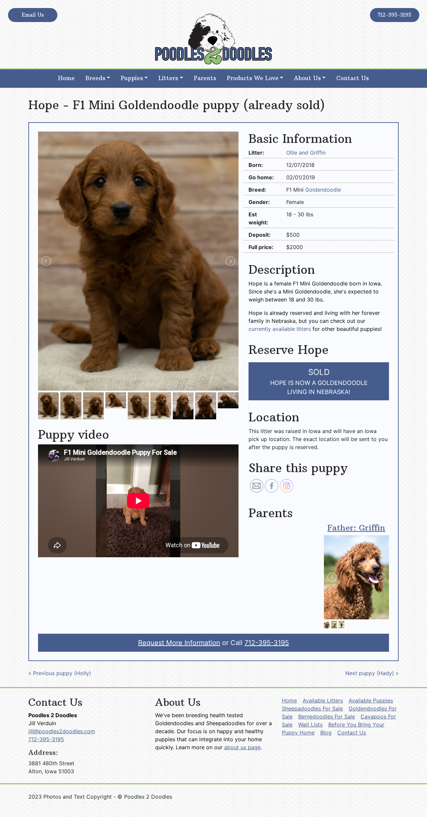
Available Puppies (371, 700)
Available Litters (323, 700)
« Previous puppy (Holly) (59, 673)
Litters (168, 78)
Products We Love (253, 78)
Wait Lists (310, 724)
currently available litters (280, 329)
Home (66, 78)
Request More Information (179, 643)
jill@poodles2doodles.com (61, 731)
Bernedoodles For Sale (326, 716)
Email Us (33, 15)
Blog (326, 732)
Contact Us (352, 78)
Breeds (95, 78)
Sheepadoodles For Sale (312, 708)
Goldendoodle (323, 189)
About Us (307, 78)
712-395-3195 (394, 15)
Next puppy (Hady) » (372, 673)
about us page (242, 747)
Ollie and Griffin (306, 152)
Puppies (132, 78)
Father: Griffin (356, 528)
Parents (205, 78)
